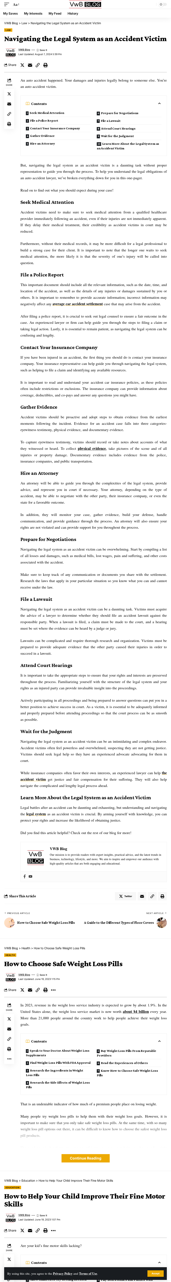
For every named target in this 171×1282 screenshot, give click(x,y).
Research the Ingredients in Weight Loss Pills (54, 1073)
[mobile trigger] (7, 4)
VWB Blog (24, 49)
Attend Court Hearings (118, 128)
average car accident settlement (78, 303)
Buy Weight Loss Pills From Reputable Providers (126, 1053)
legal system (36, 814)
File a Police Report (44, 120)
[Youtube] (30, 877)
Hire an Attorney (42, 143)
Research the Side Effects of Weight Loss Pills (58, 1085)
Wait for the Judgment (117, 136)
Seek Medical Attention (47, 113)
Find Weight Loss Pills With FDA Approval (60, 1062)
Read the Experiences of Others (124, 1063)
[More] (53, 989)
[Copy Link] (37, 65)
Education (13, 1187)
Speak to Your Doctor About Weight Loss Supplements (57, 1053)
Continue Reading (85, 1158)
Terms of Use (88, 1273)
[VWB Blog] (85, 4)
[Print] (45, 65)
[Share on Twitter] (22, 65)
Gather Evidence (42, 135)
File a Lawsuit (111, 120)
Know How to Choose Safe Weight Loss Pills (127, 1073)
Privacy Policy (63, 1273)
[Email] (30, 65)
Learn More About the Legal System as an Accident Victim (128, 146)
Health (10, 955)
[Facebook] (24, 877)
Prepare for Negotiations (119, 113)
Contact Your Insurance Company (55, 128)
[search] (152, 4)
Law (8, 30)
